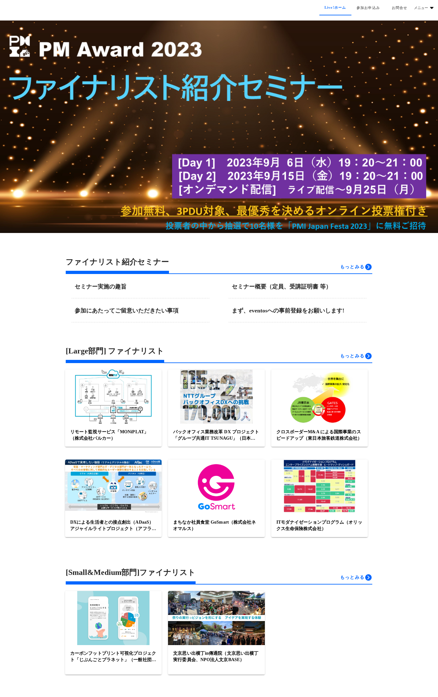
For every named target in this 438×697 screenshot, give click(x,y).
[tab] (335, 7)
